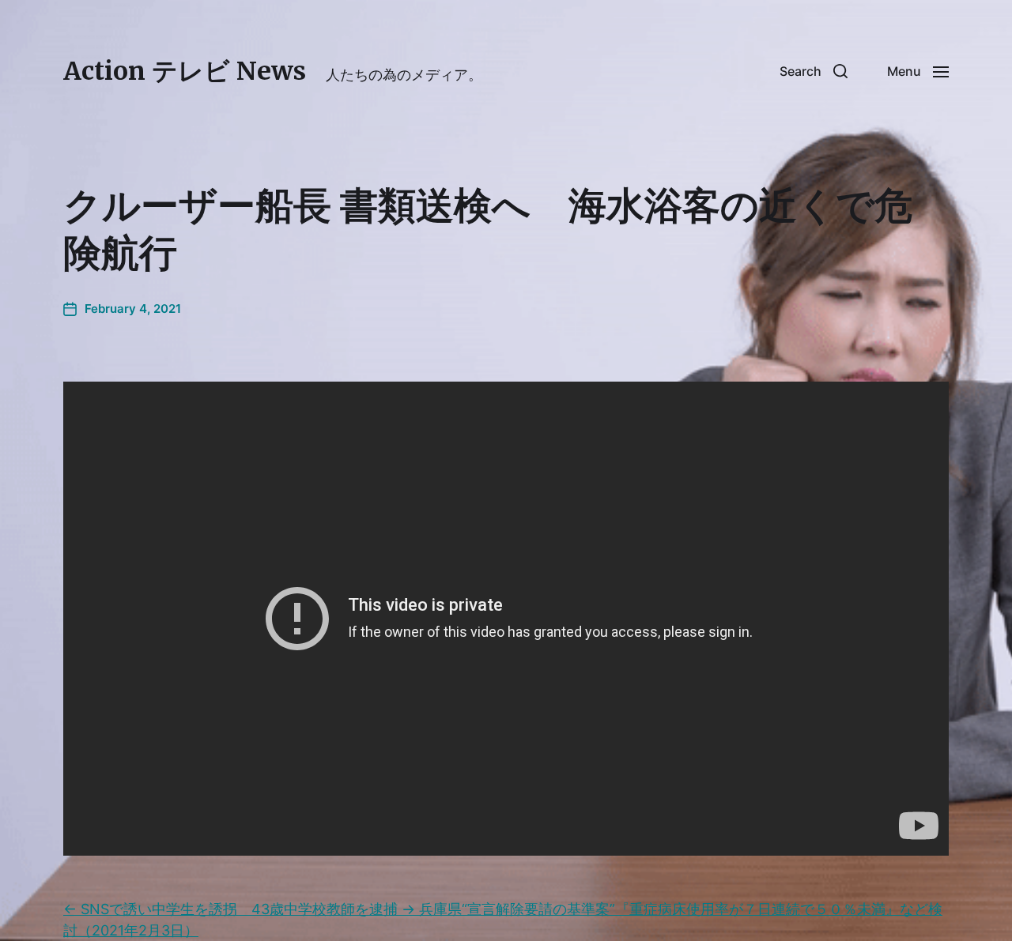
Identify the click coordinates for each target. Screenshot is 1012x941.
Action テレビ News (184, 71)
